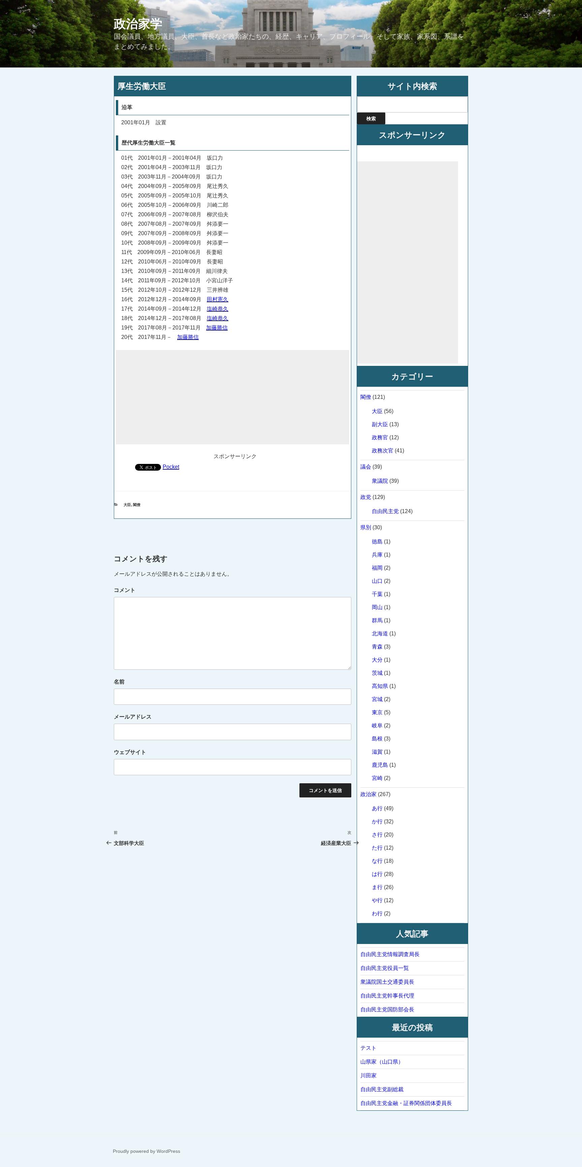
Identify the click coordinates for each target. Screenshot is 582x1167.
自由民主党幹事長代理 (387, 996)
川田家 (368, 1075)
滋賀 (377, 752)
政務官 (380, 437)
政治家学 (138, 24)
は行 (377, 874)
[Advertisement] (232, 397)
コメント (124, 590)
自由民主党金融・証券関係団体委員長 (406, 1103)
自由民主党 (385, 511)
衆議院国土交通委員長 (387, 982)
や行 (377, 900)
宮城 (377, 699)
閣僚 (136, 505)
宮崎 (377, 778)
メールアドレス (133, 717)
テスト (368, 1048)
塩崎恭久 (217, 309)
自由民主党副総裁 (381, 1089)
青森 (377, 647)
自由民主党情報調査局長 (390, 954)
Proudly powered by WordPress (146, 1151)
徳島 (377, 541)
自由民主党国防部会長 (387, 1009)
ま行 (377, 887)
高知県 (380, 686)
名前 (119, 682)
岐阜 (377, 725)
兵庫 (377, 555)
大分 (377, 660)
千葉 (377, 594)
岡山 (377, 607)
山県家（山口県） (381, 1062)
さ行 (377, 835)
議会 (365, 467)
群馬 (377, 620)
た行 (377, 848)
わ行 (377, 913)
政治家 (368, 794)
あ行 (377, 808)
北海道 (380, 633)
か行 (377, 821)
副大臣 (380, 424)
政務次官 (382, 450)
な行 (377, 861)
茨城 (377, 673)
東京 (377, 712)
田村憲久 (217, 299)
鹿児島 (380, 765)
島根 (377, 739)
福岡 (377, 568)
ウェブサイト (130, 752)
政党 (365, 497)
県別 (365, 527)
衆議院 (380, 481)
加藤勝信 (217, 327)
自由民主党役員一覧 (384, 968)
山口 (377, 581)
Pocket (171, 467)
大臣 (127, 505)
